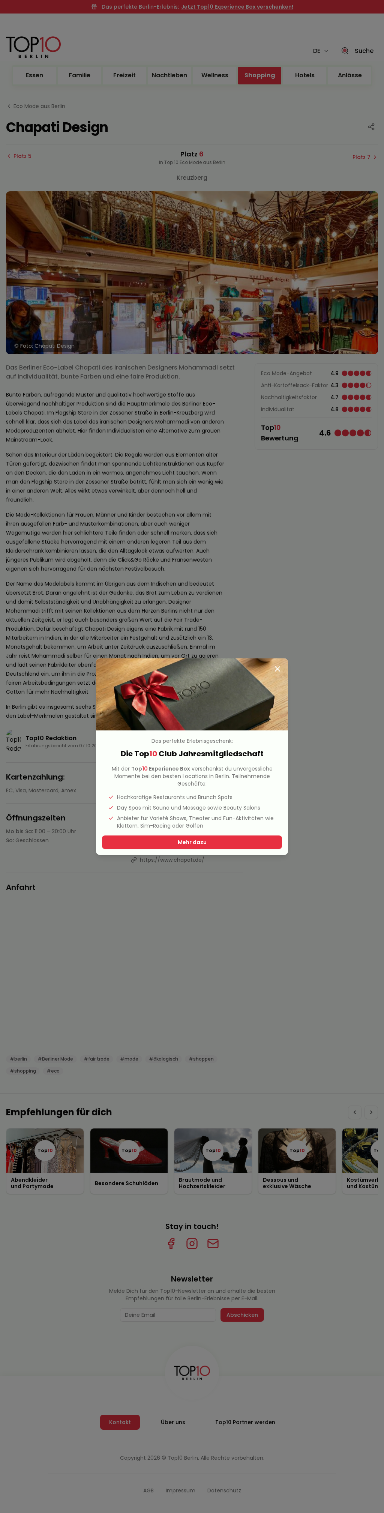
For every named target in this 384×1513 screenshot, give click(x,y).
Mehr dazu (192, 842)
